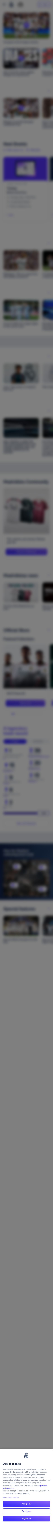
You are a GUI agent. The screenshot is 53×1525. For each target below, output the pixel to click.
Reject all (26, 1518)
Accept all (26, 1504)
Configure (26, 1511)
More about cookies (11, 1498)
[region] (26, 1487)
